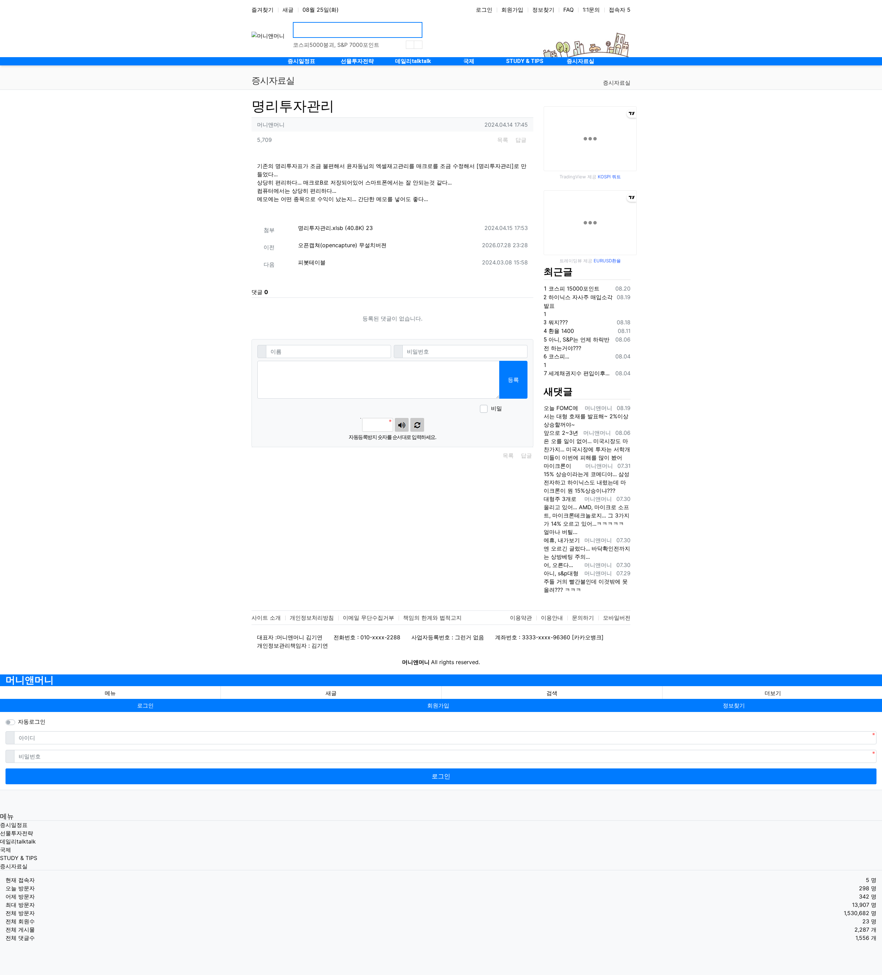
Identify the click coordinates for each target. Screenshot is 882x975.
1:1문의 (591, 9)
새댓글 (558, 391)
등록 (513, 379)
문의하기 (583, 617)
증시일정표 (14, 824)
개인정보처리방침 (312, 617)
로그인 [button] (145, 705)
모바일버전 (616, 617)
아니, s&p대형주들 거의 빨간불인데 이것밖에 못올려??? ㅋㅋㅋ (586, 581)
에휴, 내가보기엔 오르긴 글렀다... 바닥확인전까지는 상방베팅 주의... (587, 548)
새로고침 (417, 425)
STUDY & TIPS (18, 858)
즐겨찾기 (263, 9)
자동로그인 (31, 721)
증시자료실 (616, 82)
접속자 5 (619, 9)
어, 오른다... (558, 565)
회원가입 (512, 9)
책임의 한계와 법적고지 (432, 617)
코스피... (556, 356)
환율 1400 (559, 330)
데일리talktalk (18, 841)
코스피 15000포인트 (571, 288)
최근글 (558, 271)
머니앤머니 (30, 680)
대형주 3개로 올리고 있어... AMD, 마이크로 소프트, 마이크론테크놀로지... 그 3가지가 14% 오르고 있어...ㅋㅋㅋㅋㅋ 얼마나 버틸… (586, 515)
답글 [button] (520, 139)
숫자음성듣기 (402, 425)
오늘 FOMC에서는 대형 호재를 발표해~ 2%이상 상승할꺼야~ (586, 416)
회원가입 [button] (438, 705)
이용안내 (552, 617)
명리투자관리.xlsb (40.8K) (335, 227)
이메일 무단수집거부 (368, 617)
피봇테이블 (312, 262)
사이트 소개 (266, 617)
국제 (5, 849)
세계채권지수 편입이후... (576, 373)
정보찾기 (543, 9)
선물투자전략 (16, 833)
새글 (288, 9)
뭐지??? (556, 322)
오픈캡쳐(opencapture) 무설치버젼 (342, 245)
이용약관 (521, 617)
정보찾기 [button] (734, 705)
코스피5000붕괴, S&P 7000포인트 (336, 44)
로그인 (484, 9)
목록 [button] (502, 139)
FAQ (568, 9)
